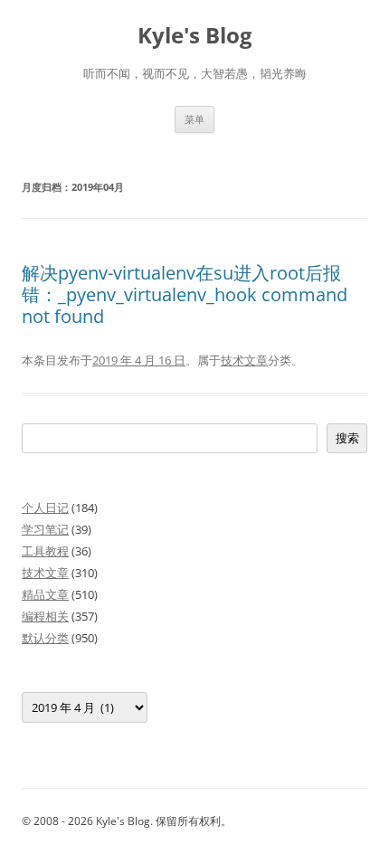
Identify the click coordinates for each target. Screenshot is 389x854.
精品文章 (45, 594)
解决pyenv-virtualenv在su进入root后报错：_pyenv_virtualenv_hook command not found (184, 294)
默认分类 (45, 638)
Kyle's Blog (195, 36)
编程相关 (45, 616)
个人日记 (45, 507)
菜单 (194, 119)
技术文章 (244, 360)
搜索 (347, 438)
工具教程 (45, 551)
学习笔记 (45, 529)
